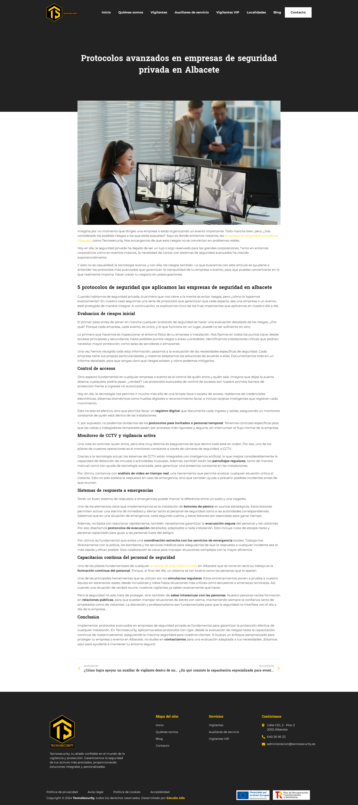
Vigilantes (159, 12)
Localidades (256, 12)
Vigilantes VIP (227, 12)
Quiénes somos (130, 12)
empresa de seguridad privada (173, 566)
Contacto (298, 12)
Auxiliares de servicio (192, 12)
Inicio (106, 12)
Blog (277, 12)
